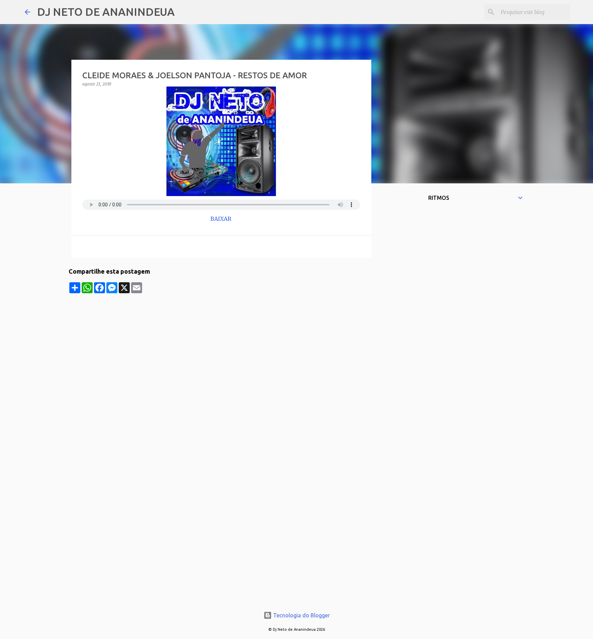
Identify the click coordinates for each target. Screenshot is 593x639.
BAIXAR (221, 218)
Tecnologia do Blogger (301, 615)
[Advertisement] (221, 341)
